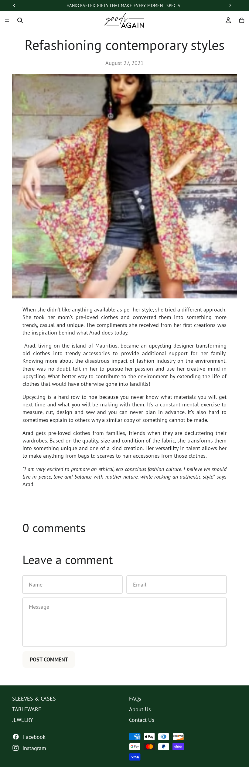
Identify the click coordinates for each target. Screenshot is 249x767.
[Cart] (241, 20)
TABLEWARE (26, 709)
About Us (140, 709)
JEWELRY (22, 720)
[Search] (20, 20)
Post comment (49, 659)
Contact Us (141, 720)
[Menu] (7, 20)
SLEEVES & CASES (34, 698)
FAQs (135, 698)
